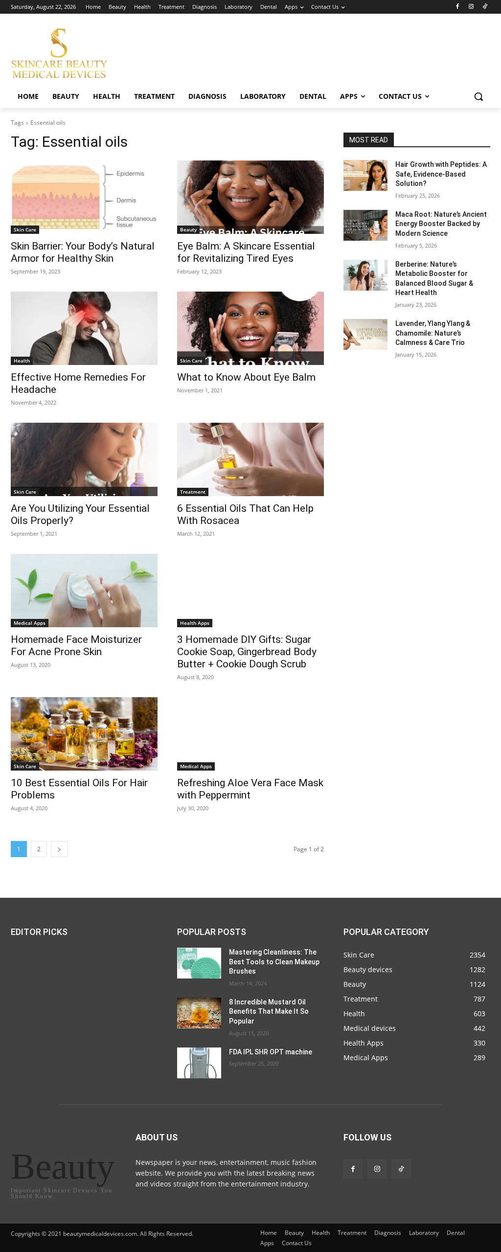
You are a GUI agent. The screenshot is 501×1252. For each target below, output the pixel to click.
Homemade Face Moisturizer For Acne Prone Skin (76, 646)
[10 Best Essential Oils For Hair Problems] (84, 734)
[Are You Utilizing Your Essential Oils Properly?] (84, 459)
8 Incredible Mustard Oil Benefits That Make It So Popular (269, 1011)
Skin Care (25, 229)
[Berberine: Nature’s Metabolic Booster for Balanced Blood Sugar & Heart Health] (365, 275)
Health (22, 360)
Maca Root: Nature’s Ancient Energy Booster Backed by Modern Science (441, 223)
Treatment (192, 491)
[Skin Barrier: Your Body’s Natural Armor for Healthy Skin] (84, 197)
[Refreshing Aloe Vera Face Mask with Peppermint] (250, 734)
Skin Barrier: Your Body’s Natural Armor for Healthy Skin (83, 252)
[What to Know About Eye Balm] (250, 328)
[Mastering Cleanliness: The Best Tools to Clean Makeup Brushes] (199, 963)
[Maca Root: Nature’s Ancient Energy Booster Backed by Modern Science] (365, 225)
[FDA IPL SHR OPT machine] (199, 1062)
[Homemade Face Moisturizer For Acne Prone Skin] (84, 590)
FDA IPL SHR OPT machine (270, 1052)
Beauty (188, 229)
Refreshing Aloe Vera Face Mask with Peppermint (250, 789)
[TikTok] (484, 7)
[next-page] (59, 849)
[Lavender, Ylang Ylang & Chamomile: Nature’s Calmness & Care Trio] (365, 334)
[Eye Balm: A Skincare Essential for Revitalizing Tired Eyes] (250, 197)
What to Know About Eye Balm (246, 377)
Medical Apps (30, 622)
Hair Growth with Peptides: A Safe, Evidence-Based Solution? (441, 173)
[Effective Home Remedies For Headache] (84, 328)
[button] (478, 96)
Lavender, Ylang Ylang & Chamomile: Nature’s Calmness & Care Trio (432, 332)
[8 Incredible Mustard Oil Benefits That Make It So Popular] (199, 1013)
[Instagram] (471, 7)
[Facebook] (457, 7)
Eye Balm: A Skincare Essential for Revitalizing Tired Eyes (246, 252)
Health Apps (194, 622)
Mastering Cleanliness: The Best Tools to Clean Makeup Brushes (274, 961)
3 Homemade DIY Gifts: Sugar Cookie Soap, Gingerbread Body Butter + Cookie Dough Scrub (247, 652)
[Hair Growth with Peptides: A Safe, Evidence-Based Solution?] (365, 175)
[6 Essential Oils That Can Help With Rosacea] (250, 459)
